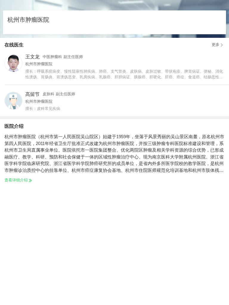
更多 (215, 45)
